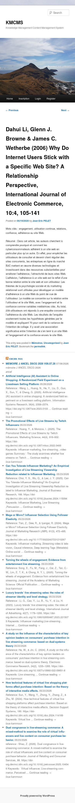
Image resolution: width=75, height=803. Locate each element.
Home (10, 98)
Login (38, 98)
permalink (39, 346)
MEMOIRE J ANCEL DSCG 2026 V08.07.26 (30, 363)
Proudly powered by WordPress (37, 795)
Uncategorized (52, 343)
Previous (12, 110)
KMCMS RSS (16, 359)
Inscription (24, 98)
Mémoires (37, 343)
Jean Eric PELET (41, 220)
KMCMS (14, 22)
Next (65, 110)
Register (51, 98)
